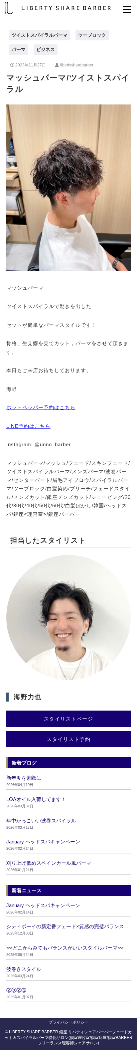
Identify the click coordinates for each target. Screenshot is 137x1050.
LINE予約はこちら (28, 426)
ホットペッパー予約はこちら (40, 407)
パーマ (19, 49)
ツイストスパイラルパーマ (40, 35)
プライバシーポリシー (68, 1022)
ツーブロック (92, 35)
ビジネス (45, 49)
